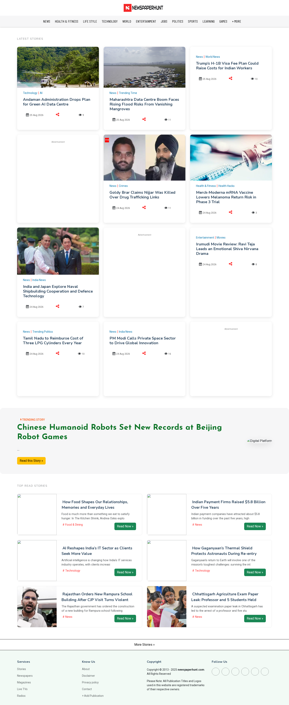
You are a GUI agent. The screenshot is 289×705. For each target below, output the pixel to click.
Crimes (123, 185)
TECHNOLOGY (110, 21)
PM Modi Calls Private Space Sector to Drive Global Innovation (143, 341)
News (113, 93)
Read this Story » (31, 461)
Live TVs (22, 689)
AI (41, 93)
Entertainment (205, 237)
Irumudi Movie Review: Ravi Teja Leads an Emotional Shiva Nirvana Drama (227, 248)
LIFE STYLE (90, 21)
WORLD (126, 21)
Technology (30, 93)
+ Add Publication (93, 695)
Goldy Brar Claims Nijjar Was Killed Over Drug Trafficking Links (142, 195)
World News (212, 56)
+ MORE (236, 21)
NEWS (46, 21)
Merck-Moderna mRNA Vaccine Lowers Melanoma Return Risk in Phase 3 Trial (226, 197)
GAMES (223, 21)
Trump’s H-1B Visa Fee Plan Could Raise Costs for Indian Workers (227, 66)
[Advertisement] (58, 174)
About (86, 669)
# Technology (71, 570)
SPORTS (193, 21)
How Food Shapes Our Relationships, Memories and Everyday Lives (95, 504)
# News (197, 524)
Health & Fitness (206, 185)
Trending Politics (42, 331)
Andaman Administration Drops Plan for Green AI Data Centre (56, 102)
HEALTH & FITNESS (66, 21)
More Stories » (144, 644)
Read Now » (125, 526)
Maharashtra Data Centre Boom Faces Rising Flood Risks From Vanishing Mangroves (144, 104)
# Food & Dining (73, 524)
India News (39, 280)
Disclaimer (88, 675)
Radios (21, 695)
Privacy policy (90, 682)
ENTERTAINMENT (146, 21)
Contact (87, 689)
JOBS (164, 21)
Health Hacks (226, 185)
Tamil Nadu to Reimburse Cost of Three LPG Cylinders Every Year (53, 341)
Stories (21, 669)
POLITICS (177, 21)
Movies (221, 237)
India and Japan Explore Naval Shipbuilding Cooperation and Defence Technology (58, 291)
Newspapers (25, 675)
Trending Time (128, 93)
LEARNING (208, 21)
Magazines (24, 682)
